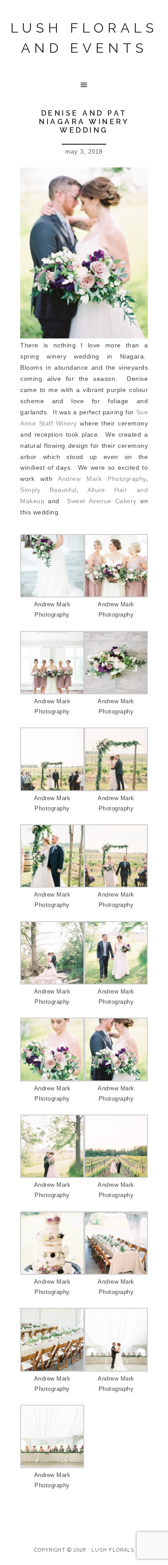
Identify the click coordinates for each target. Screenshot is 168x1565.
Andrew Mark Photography (102, 478)
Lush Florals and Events (84, 38)
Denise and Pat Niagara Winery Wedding (84, 121)
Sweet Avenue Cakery (102, 501)
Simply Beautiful (48, 489)
